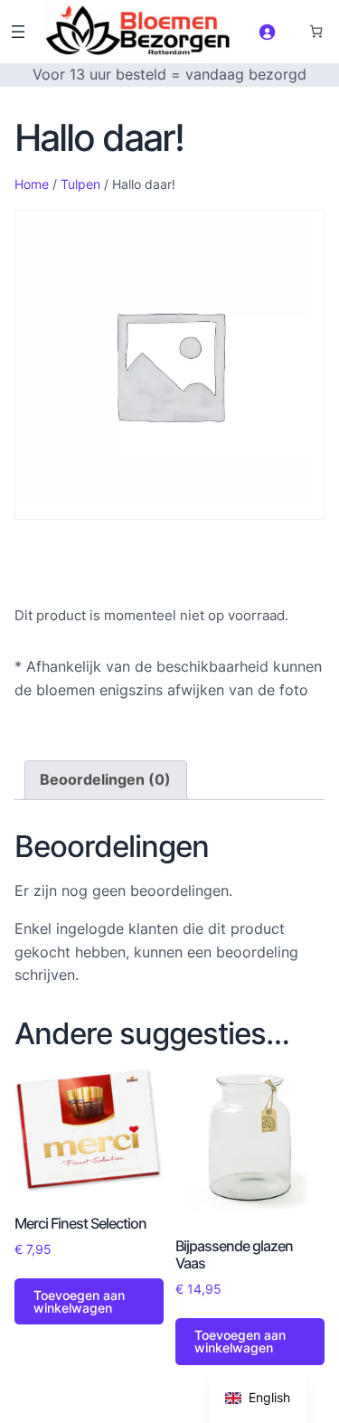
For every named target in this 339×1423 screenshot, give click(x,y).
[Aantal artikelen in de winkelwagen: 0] (316, 31)
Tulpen (80, 184)
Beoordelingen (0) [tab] (105, 779)
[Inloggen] (267, 32)
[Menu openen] (18, 31)
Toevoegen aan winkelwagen (79, 1301)
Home (31, 184)
